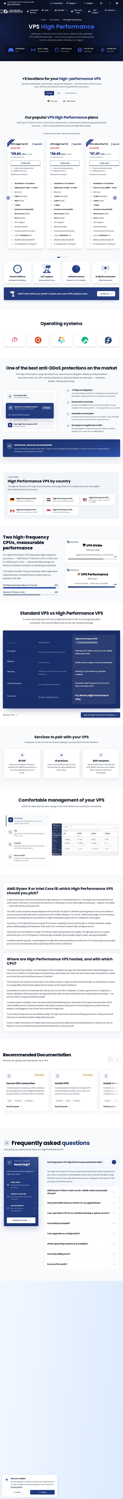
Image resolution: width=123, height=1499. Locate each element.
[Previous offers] (8, 198)
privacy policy (16, 1487)
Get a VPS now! (13, 4)
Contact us (104, 294)
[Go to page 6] (67, 257)
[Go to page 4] (61, 257)
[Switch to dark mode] (110, 3)
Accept (43, 1492)
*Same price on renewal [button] (15, 174)
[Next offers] (115, 198)
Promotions (58, 3)
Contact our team (19, 1220)
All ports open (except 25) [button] (21, 240)
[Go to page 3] (59, 257)
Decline (18, 1492)
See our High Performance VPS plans (99, 715)
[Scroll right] (117, 1059)
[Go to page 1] (55, 257)
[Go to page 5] (64, 257)
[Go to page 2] (57, 257)
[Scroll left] (110, 1059)
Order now (22, 163)
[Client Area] (117, 3)
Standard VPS (8, 715)
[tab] (49, 93)
